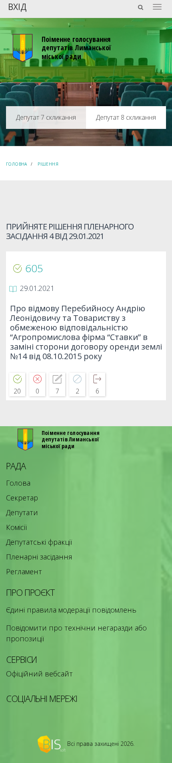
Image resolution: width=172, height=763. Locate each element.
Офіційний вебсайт (39, 673)
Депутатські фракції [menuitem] (39, 542)
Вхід (17, 6)
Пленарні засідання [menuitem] (39, 556)
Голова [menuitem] (18, 483)
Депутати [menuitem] (22, 512)
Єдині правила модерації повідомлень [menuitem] (71, 610)
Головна (16, 164)
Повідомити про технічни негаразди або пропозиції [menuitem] (76, 633)
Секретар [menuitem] (22, 497)
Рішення (48, 164)
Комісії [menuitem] (16, 527)
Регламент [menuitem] (24, 571)
